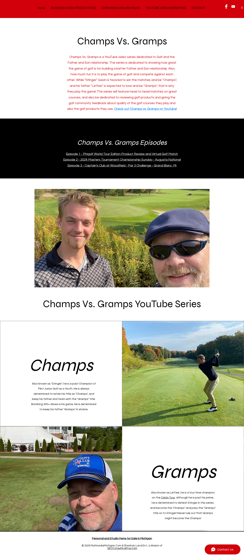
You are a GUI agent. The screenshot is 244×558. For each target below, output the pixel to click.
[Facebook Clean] (226, 6)
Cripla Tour (168, 497)
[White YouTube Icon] (233, 6)
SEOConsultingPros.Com (122, 548)
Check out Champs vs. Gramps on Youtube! (145, 109)
